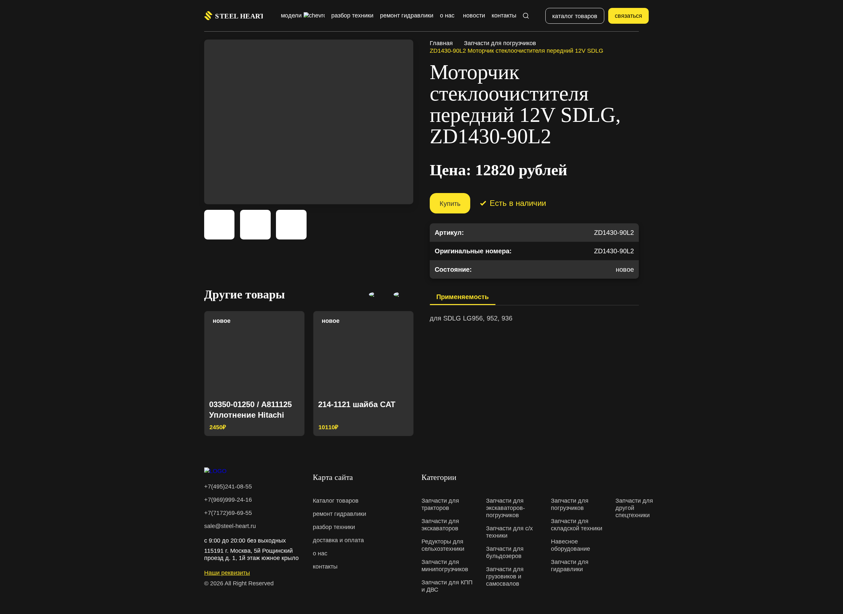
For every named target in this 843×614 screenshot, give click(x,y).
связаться (628, 16)
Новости (474, 15)
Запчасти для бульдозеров (505, 552)
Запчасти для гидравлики (569, 565)
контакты (325, 566)
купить (287, 426)
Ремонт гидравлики (406, 15)
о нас (320, 553)
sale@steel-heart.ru (230, 526)
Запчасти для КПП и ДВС (447, 586)
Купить (450, 203)
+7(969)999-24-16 (228, 499)
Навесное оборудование (570, 545)
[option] (254, 373)
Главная (441, 43)
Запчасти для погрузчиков (500, 43)
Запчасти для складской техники (576, 525)
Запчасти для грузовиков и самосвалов (505, 576)
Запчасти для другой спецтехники (634, 507)
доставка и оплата (338, 540)
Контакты (504, 15)
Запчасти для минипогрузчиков (445, 565)
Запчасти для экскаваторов (440, 525)
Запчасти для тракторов (440, 504)
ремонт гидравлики (339, 514)
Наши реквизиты (227, 573)
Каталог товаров (336, 500)
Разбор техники (352, 15)
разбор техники (334, 527)
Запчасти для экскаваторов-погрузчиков (505, 507)
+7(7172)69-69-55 (228, 513)
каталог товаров (574, 16)
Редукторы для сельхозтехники (443, 545)
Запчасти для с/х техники (509, 532)
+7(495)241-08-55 (228, 486)
